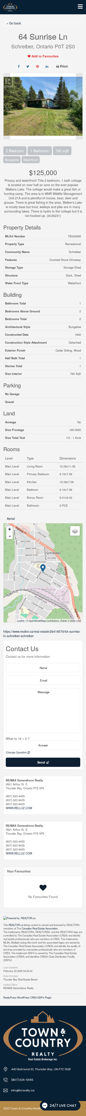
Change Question (17, 752)
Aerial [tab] (11, 518)
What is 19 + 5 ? (18, 738)
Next (79, 106)
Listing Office (10, 984)
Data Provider (10, 975)
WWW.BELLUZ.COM (19, 808)
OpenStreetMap (37, 620)
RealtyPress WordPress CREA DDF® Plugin (27, 997)
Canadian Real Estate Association (40, 928)
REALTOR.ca (16, 925)
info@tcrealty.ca (22, 1090)
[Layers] (75, 531)
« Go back (14, 23)
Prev (7, 106)
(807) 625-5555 (22, 1080)
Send (41, 762)
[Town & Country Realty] (8, 7)
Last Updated (10, 967)
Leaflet (20, 620)
